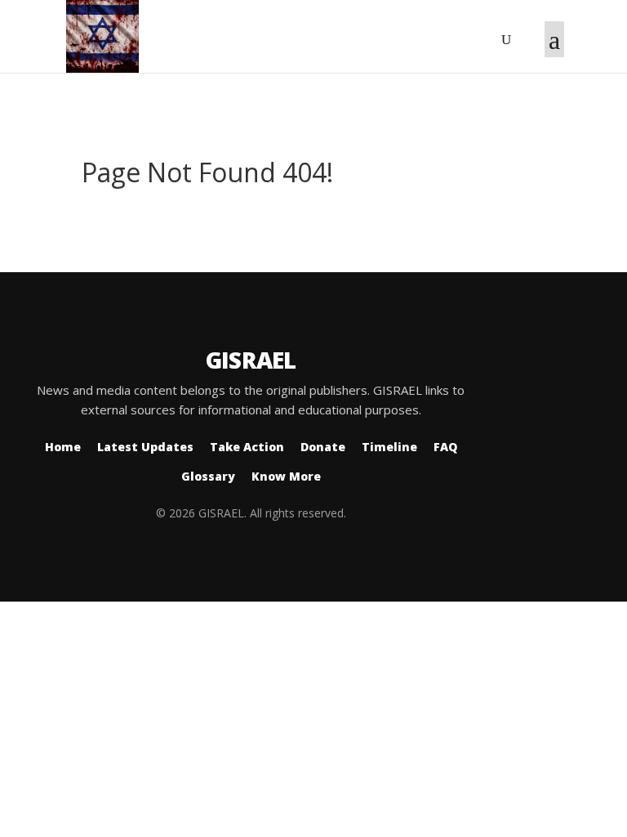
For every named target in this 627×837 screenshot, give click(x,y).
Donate (322, 446)
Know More (286, 476)
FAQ (445, 446)
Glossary (208, 476)
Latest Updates (145, 446)
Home (63, 446)
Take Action (247, 446)
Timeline (389, 446)
